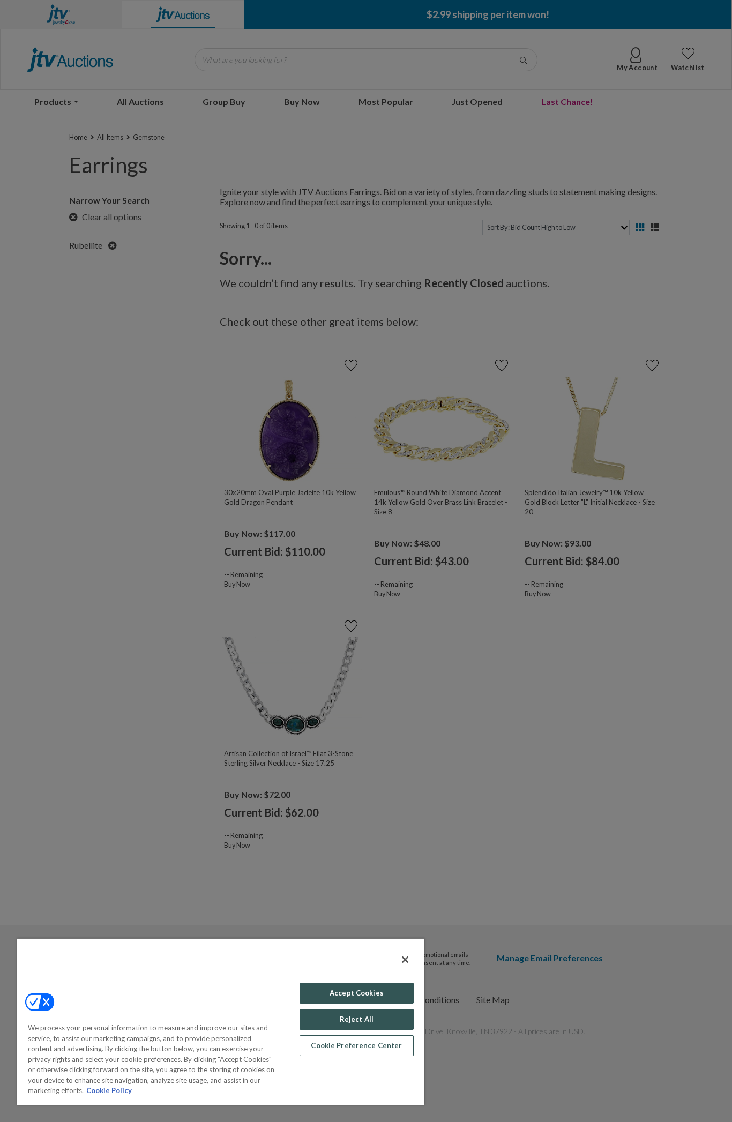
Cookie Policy (109, 1090)
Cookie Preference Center (356, 1045)
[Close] (405, 959)
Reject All (357, 1019)
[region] (220, 1021)
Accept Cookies (357, 993)
